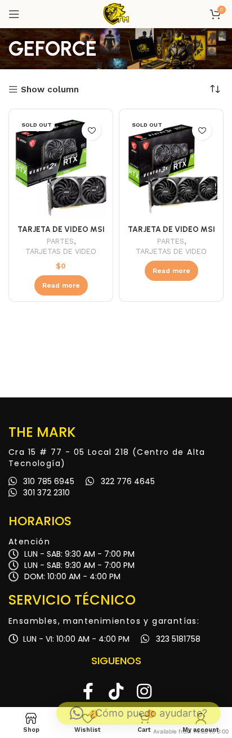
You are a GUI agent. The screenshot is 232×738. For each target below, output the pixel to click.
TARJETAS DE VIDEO (60, 251)
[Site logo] (116, 13)
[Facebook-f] (87, 691)
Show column (50, 90)
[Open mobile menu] (14, 14)
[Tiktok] (116, 691)
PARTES (60, 241)
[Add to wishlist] (91, 130)
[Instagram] (144, 691)
